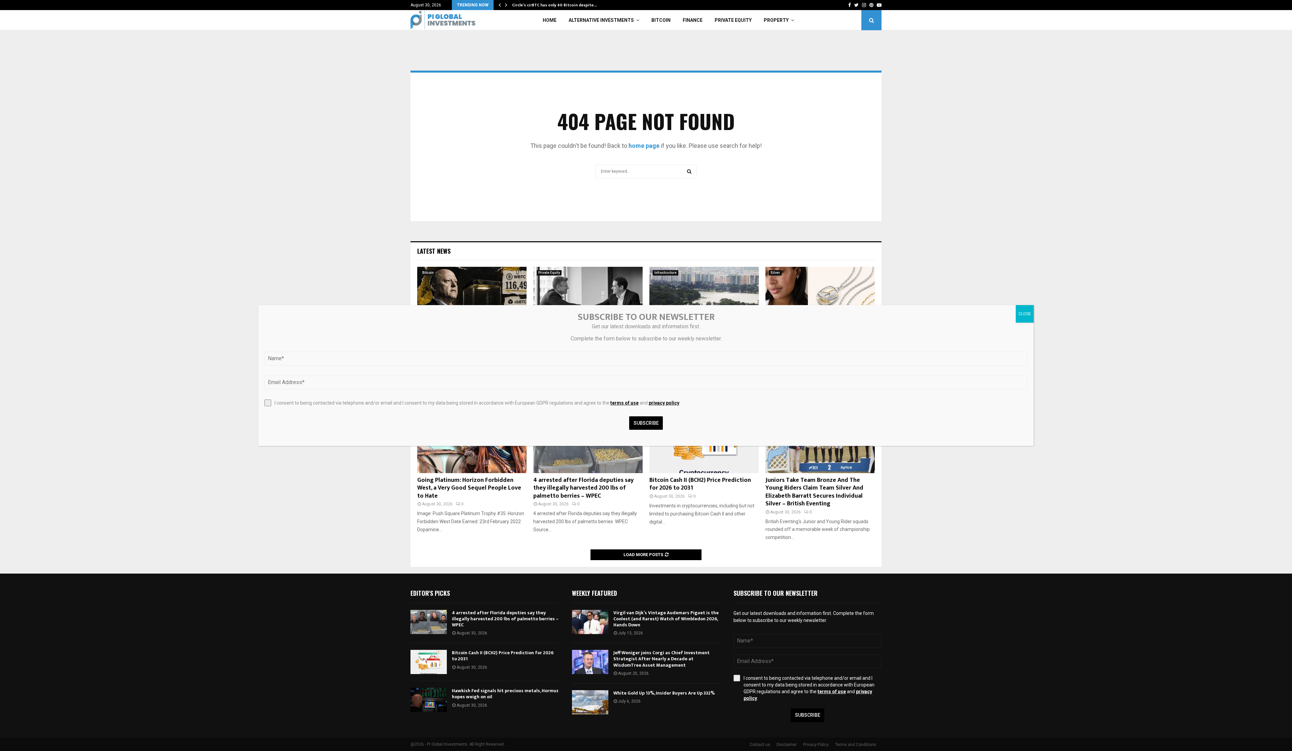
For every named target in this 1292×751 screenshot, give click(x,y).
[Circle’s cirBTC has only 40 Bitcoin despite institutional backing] (472, 303)
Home (550, 20)
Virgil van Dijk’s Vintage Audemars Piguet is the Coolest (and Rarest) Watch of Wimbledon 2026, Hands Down (666, 619)
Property (776, 20)
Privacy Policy (816, 744)
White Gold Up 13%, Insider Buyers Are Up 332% (664, 693)
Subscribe (807, 715)
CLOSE (1024, 313)
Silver (775, 273)
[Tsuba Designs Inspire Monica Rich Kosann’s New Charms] (820, 303)
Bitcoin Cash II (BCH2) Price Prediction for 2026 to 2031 (700, 484)
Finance (693, 20)
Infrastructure (665, 273)
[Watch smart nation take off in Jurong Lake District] (704, 303)
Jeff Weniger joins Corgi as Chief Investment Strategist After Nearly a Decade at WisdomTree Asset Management (661, 659)
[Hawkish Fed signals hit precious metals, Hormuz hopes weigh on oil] (428, 700)
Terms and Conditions (855, 744)
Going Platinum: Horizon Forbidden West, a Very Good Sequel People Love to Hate (469, 488)
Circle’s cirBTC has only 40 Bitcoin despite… (554, 5)
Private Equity (733, 20)
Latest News (434, 251)
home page (644, 145)
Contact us (760, 744)
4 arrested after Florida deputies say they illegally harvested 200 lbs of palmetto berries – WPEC (583, 488)
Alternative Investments (601, 20)
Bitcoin (661, 20)
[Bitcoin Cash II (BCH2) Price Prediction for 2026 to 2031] (428, 662)
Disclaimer (787, 744)
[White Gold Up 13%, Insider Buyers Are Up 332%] (590, 702)
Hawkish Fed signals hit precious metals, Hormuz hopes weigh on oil (505, 694)
